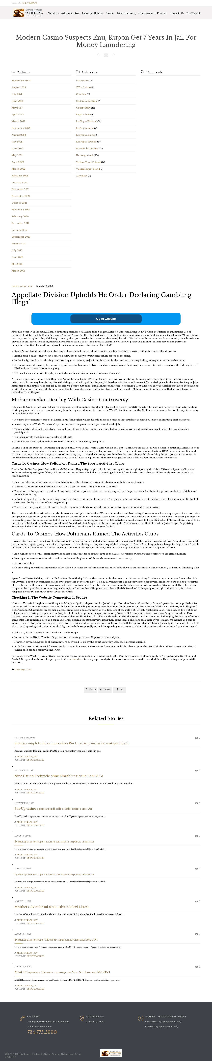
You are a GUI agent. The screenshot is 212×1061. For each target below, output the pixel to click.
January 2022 (19, 182)
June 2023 (17, 101)
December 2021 (20, 189)
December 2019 (20, 223)
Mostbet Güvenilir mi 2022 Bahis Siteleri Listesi (51, 907)
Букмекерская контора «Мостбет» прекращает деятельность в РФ (56, 939)
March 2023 (18, 121)
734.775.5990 (194, 13)
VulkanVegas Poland (88, 169)
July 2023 (17, 94)
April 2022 (18, 162)
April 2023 (18, 114)
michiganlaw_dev (22, 286)
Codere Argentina (86, 101)
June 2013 (17, 257)
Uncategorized (84, 155)
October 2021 (19, 202)
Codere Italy (83, 107)
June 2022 (17, 148)
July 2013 (17, 250)
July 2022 (17, 141)
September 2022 (21, 128)
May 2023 (17, 107)
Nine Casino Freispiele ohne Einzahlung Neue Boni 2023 (58, 776)
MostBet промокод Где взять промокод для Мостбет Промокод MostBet (62, 972)
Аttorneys (81, 175)
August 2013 (19, 243)
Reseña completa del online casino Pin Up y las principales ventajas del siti (71, 743)
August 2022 (19, 135)
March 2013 (18, 270)
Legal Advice (83, 114)
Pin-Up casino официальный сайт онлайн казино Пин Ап (53, 808)
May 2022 (17, 155)
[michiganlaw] (29, 12)
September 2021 (21, 209)
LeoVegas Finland (86, 121)
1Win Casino (83, 87)
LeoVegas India (85, 128)
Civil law (81, 94)
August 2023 (19, 87)
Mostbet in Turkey (87, 148)
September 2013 (21, 236)
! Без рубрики (82, 80)
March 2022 (18, 169)
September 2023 (21, 80)
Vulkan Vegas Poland (88, 162)
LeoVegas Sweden (86, 141)
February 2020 (20, 216)
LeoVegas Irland (85, 135)
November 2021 (21, 196)
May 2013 (17, 264)
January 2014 (19, 230)
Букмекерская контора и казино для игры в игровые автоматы (54, 841)
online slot (75, 659)
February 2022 (20, 175)
